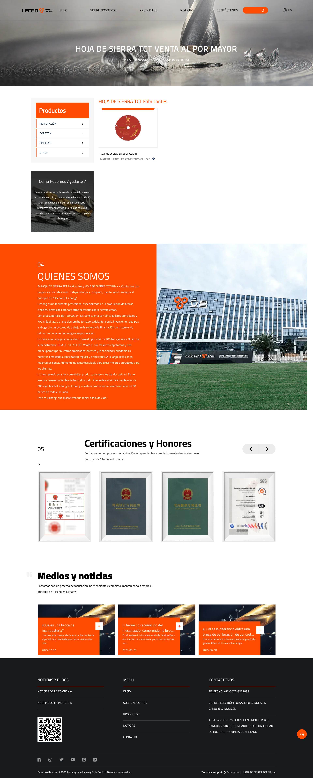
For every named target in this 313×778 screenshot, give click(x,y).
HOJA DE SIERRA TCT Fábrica (102, 286)
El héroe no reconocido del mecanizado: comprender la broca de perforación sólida (147, 627)
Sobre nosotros (103, 10)
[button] (251, 449)
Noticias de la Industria (54, 702)
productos (148, 10)
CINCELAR (45, 142)
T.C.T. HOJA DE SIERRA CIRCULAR (118, 153)
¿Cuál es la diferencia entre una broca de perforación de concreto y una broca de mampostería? (227, 631)
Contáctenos (227, 10)
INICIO (63, 10)
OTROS (157, 60)
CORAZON (45, 133)
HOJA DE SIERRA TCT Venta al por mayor (82, 345)
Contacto (130, 737)
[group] (64, 506)
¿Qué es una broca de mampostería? (58, 627)
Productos (142, 60)
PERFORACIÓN (48, 123)
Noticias (187, 10)
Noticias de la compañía (54, 691)
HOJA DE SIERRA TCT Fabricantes (61, 286)
